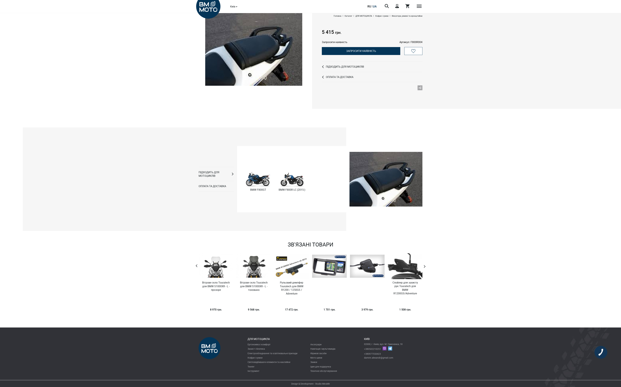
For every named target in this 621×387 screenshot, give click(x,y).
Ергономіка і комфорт (259, 344)
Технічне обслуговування (323, 370)
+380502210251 (372, 348)
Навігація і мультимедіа (322, 348)
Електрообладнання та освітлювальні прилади (272, 353)
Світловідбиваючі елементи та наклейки (269, 362)
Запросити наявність (361, 51)
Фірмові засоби (318, 353)
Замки (313, 362)
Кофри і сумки (255, 357)
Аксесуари (315, 344)
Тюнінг (251, 366)
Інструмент (253, 370)
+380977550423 (372, 353)
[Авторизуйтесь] (413, 51)
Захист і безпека (256, 348)
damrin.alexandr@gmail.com (378, 357)
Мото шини (316, 357)
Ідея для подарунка (320, 366)
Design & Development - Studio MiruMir (310, 383)
